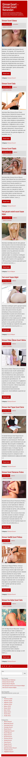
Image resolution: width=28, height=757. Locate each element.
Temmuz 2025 (8, 698)
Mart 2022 (7, 710)
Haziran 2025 (8, 700)
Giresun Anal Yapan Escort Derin (13, 407)
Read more (6, 73)
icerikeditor (15, 24)
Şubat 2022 (7, 712)
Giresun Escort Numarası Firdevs (13, 472)
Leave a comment (7, 27)
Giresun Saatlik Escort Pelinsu (12, 537)
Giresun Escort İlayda (9, 148)
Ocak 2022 (7, 714)
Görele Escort (8, 740)
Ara (3, 671)
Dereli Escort (7, 729)
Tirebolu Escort (8, 749)
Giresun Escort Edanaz (9, 20)
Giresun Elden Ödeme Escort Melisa (14, 340)
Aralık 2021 (7, 715)
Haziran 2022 (8, 704)
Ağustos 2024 (8, 702)
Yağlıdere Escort (8, 751)
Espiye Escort (8, 734)
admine (15, 87)
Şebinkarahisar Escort (10, 748)
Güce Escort (7, 742)
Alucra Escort (8, 721)
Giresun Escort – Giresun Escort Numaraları (10, 7)
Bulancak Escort (8, 723)
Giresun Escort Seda (8, 83)
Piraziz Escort (8, 746)
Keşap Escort (8, 744)
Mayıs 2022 (7, 706)
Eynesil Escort (8, 736)
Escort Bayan (11, 271)
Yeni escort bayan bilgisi (10, 277)
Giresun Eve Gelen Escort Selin (12, 599)
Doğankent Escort (9, 731)
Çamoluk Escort (8, 725)
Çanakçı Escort (8, 727)
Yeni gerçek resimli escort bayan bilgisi (13, 212)
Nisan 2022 (7, 708)
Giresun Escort (12, 78)
